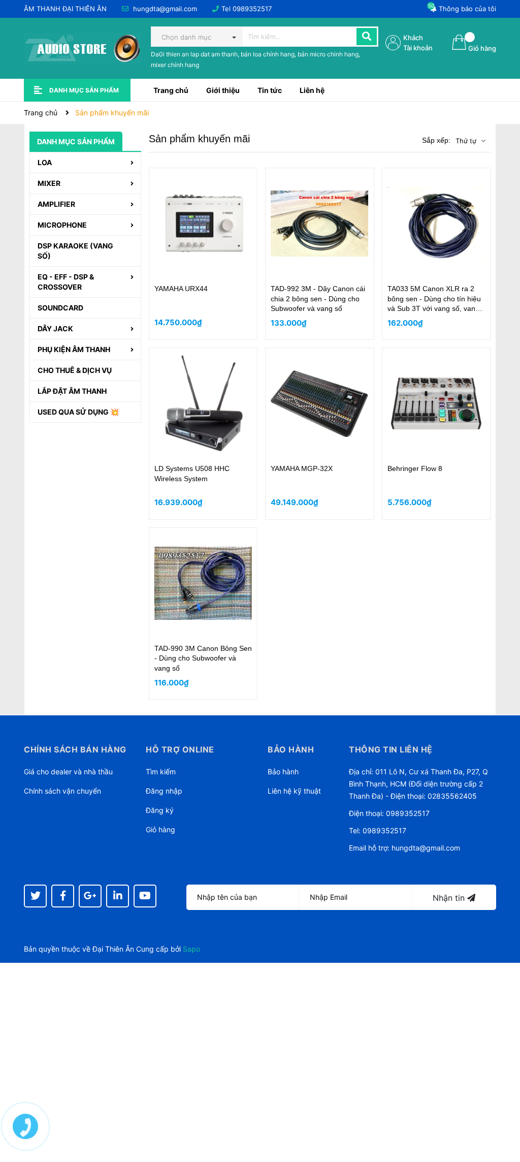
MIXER (49, 183)
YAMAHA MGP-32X (302, 468)
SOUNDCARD (60, 307)
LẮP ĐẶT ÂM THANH (72, 391)
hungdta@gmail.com (165, 9)
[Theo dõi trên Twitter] (35, 896)
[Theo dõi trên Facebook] (62, 896)
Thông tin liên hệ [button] (391, 749)
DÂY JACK (55, 328)
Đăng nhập (164, 791)
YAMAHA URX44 (181, 289)
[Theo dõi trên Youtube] (145, 896)
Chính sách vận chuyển (62, 791)
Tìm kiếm (161, 771)
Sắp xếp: (436, 140)
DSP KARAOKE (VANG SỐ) (75, 250)
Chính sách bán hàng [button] (75, 749)
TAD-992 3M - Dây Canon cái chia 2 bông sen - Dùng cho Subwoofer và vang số (318, 298)
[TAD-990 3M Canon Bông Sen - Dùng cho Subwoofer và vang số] (203, 583)
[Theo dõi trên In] (117, 896)
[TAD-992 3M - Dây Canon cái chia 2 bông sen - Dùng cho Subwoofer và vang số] (320, 223)
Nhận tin (450, 898)
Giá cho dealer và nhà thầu (68, 771)
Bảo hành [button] (291, 749)
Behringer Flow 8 (414, 468)
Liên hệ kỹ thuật (294, 791)
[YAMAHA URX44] (203, 223)
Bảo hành (283, 771)
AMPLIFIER (56, 204)
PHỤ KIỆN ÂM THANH (74, 349)
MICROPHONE (62, 225)
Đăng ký (160, 810)
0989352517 (252, 9)
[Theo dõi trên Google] (90, 896)
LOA (45, 162)
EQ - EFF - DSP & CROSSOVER (66, 281)
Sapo (191, 949)
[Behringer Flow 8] (436, 403)
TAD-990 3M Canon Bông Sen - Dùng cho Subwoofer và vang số (203, 658)
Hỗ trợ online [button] (180, 749)
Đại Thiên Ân (113, 949)
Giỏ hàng (160, 829)
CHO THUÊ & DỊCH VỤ (75, 370)
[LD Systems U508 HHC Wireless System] (203, 403)
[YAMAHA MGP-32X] (320, 403)
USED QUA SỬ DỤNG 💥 (78, 411)
